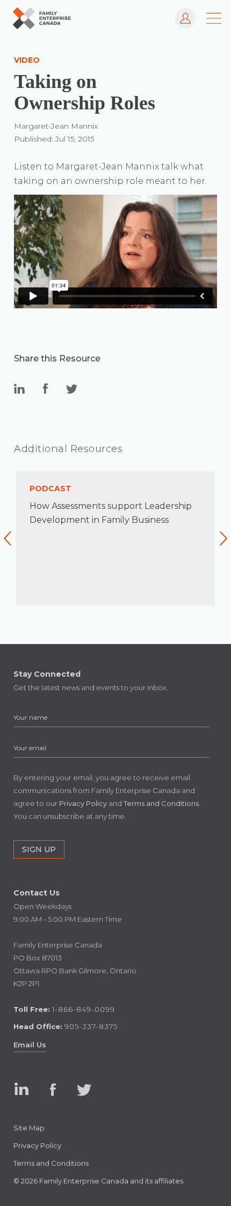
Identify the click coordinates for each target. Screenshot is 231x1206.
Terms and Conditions (51, 1163)
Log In (180, 13)
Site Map (29, 1127)
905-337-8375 (91, 1026)
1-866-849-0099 (83, 1009)
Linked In (21, 1089)
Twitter (84, 1089)
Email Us (29, 1044)
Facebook (52, 1089)
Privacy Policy (37, 1145)
